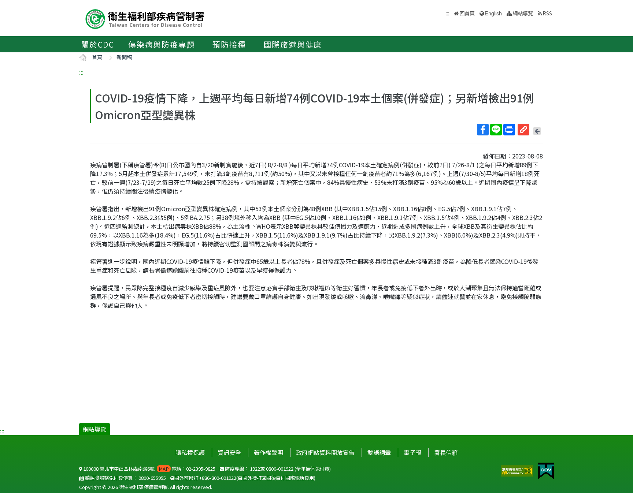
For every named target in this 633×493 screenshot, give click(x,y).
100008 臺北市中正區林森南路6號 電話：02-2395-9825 (148, 468)
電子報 (412, 452)
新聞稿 (124, 57)
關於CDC (97, 44)
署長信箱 (446, 452)
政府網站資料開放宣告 (325, 452)
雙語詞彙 (379, 452)
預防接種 (229, 44)
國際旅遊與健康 (293, 44)
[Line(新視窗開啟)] (496, 129)
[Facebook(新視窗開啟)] (482, 129)
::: (81, 72)
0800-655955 (152, 477)
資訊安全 (229, 452)
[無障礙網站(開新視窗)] (517, 470)
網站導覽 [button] (522, 13)
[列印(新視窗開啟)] (509, 129)
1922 (255, 468)
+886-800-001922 (217, 477)
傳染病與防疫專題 (161, 44)
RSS (547, 13)
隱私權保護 (190, 452)
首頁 (97, 57)
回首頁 (467, 13)
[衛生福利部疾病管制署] (145, 18)
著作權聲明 (268, 452)
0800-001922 (279, 468)
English (493, 13)
